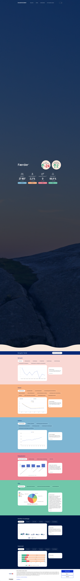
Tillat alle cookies (67, 571)
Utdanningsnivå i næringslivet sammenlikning (38, 363)
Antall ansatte (21, 521)
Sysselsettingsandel (38, 390)
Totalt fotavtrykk (21, 486)
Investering (41, 521)
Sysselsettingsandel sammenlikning (50, 390)
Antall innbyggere (22, 423)
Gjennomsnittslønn (22, 393)
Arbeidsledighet (21, 390)
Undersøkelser (42, 2)
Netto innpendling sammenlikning (29, 395)
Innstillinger (18, 579)
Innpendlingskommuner (41, 395)
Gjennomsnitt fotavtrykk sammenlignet (43, 486)
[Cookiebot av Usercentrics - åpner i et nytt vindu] (11, 579)
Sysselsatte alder (29, 390)
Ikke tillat (67, 576)
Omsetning (28, 521)
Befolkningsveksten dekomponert (42, 423)
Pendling (20, 395)
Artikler (37, 2)
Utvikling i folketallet (30, 423)
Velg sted (31, 2)
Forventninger (54, 521)
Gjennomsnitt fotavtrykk (31, 486)
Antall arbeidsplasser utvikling (42, 393)
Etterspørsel (47, 521)
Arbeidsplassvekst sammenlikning (55, 393)
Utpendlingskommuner (52, 395)
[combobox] (33, 398)
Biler (19, 488)
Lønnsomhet (34, 521)
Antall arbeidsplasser (31, 393)
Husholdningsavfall (56, 486)
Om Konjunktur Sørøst (50, 2)
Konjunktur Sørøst (22, 2)
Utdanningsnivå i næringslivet (23, 363)
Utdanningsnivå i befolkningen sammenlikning (26, 428)
